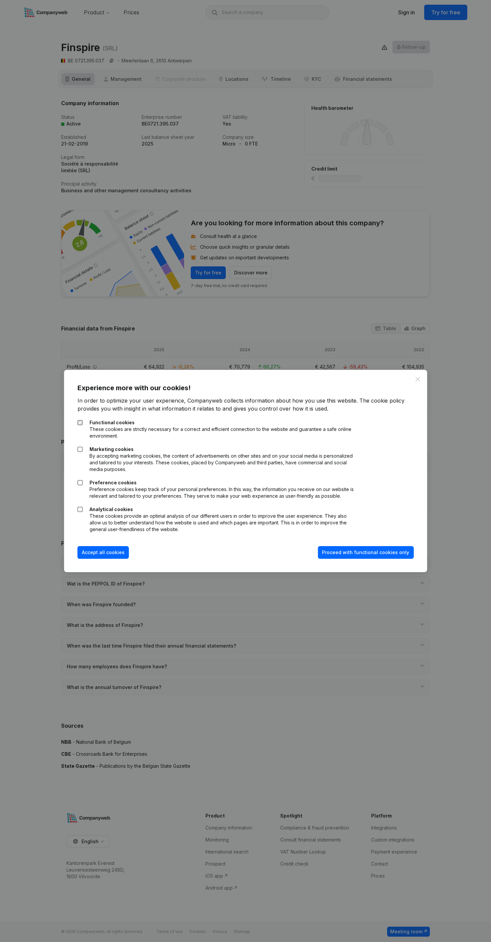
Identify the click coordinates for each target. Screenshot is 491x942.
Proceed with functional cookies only (365, 552)
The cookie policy (381, 400)
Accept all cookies (103, 552)
